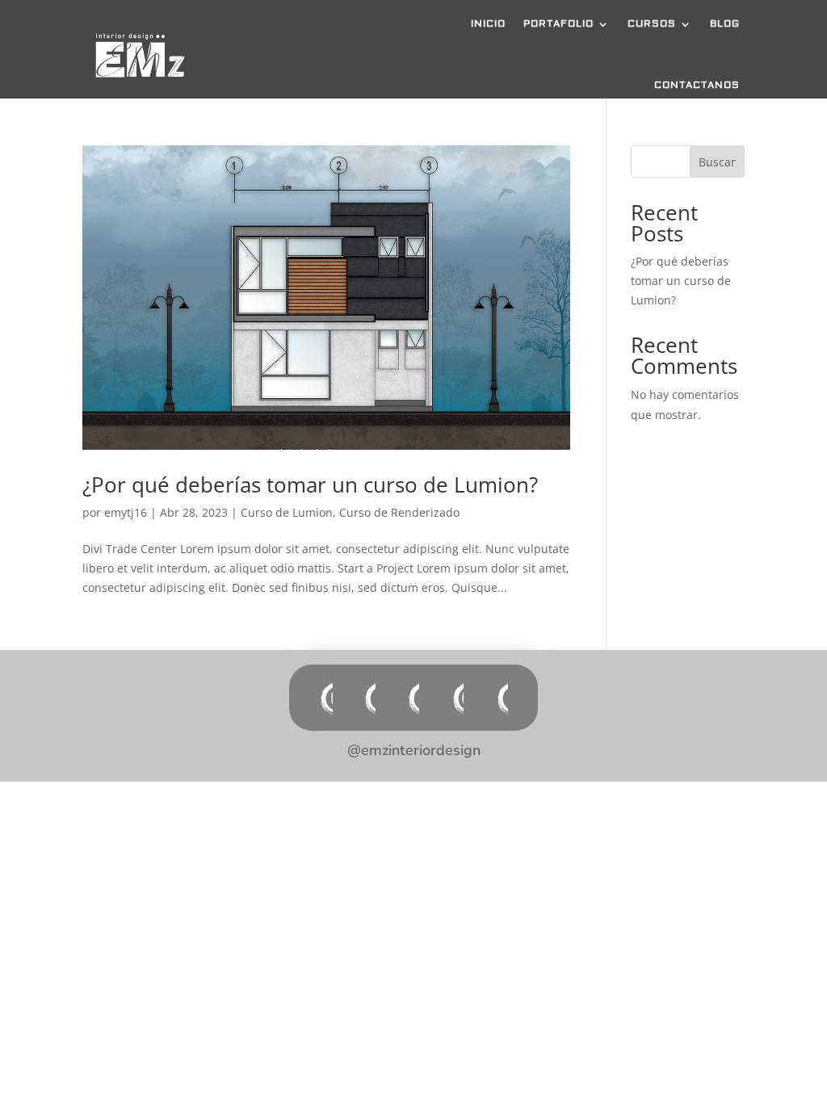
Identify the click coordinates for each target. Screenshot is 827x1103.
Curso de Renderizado (399, 512)
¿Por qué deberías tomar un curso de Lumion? (310, 484)
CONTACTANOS (697, 85)
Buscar (717, 162)
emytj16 (125, 512)
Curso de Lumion (287, 512)
